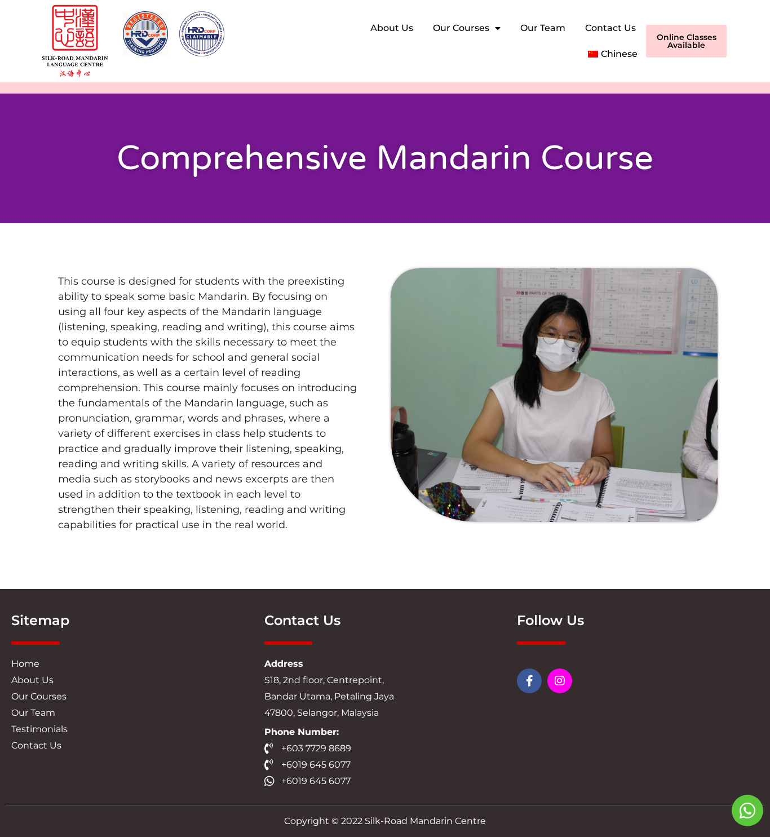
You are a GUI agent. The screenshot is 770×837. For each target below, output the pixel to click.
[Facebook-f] (529, 680)
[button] (686, 41)
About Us (391, 28)
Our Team (542, 28)
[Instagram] (559, 680)
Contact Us (610, 28)
